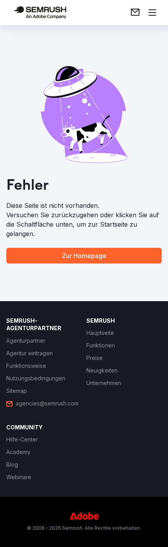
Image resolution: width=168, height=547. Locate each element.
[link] (135, 12)
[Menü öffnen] (152, 12)
